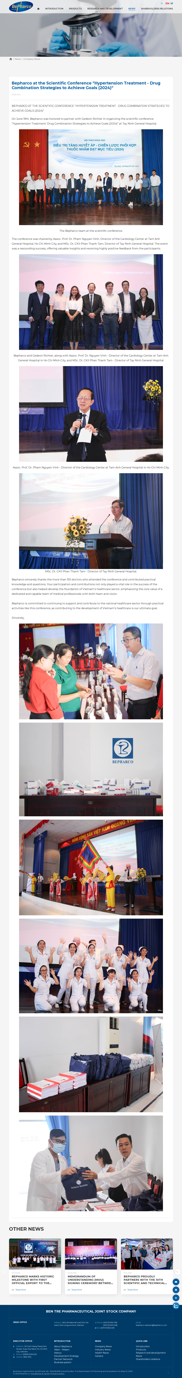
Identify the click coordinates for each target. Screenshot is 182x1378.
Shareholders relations (157, 8)
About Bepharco (63, 1346)
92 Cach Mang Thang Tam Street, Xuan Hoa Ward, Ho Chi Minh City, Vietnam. (31, 1349)
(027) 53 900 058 (110, 1325)
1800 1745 (27, 1357)
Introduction (54, 8)
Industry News (103, 1349)
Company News (103, 1346)
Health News (102, 1353)
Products (75, 8)
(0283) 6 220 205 (30, 1354)
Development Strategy (66, 1356)
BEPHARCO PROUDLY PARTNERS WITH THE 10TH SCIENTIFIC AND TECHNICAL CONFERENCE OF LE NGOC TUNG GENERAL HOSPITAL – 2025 (144, 1285)
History (58, 1353)
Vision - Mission (61, 1349)
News (131, 8)
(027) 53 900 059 (110, 1322)
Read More (21, 1290)
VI (172, 3)
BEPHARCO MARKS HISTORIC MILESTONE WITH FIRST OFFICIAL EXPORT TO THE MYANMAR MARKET (33, 1281)
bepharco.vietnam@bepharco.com (151, 1325)
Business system (62, 1362)
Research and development (105, 8)
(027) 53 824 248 (107, 1328)
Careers (99, 1356)
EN (167, 3)
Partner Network (63, 1359)
